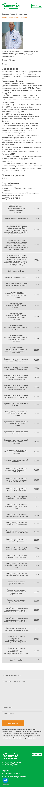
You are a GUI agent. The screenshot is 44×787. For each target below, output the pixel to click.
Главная (4, 17)
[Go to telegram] (5, 780)
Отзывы (5, 64)
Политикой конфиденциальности (24, 738)
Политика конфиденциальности (14, 777)
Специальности (14, 17)
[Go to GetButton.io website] (5, 784)
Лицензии (5, 771)
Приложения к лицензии (11, 774)
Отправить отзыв (13, 723)
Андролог (24, 17)
